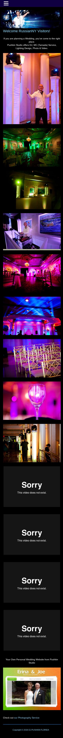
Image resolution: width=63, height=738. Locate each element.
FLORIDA (45, 730)
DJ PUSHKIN (34, 730)
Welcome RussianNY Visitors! (26, 31)
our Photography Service (26, 717)
